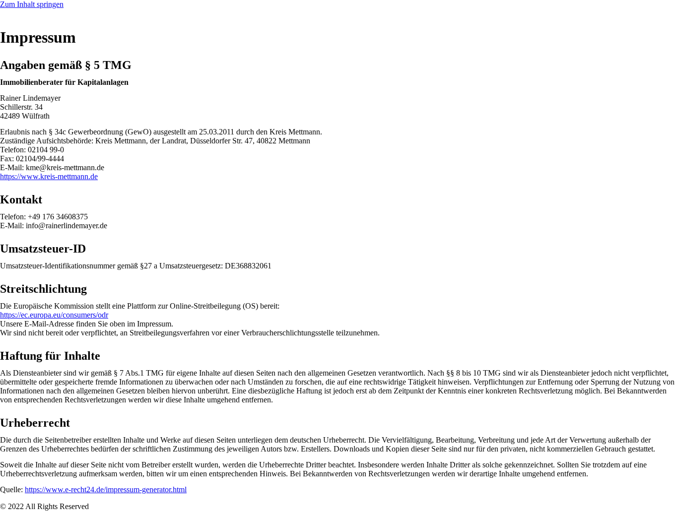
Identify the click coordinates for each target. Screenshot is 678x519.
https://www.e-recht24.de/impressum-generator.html (106, 489)
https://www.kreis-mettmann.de (49, 176)
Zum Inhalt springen (32, 4)
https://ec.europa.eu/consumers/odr (54, 315)
